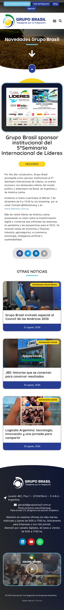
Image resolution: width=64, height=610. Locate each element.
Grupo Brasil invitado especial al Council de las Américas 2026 (29, 317)
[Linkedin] (22, 541)
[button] (54, 21)
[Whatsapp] (39, 541)
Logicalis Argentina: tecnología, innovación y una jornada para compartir (29, 433)
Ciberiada (38, 601)
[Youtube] (31, 541)
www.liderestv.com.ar (16, 208)
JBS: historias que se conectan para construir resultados (28, 374)
